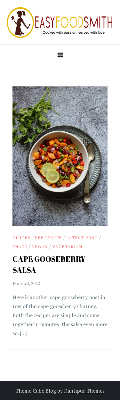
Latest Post (82, 237)
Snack (20, 246)
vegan (40, 246)
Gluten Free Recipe (37, 237)
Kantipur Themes (84, 390)
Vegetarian (67, 246)
